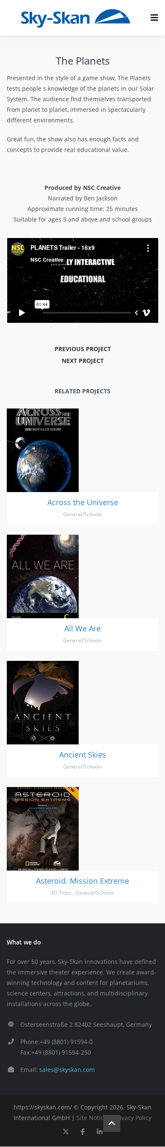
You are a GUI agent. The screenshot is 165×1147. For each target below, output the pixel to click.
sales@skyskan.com (67, 1070)
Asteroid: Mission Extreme (82, 881)
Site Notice (92, 1118)
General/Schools (82, 514)
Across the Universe (82, 502)
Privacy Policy (132, 1118)
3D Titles (61, 892)
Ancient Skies (82, 754)
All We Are (82, 628)
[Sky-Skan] (75, 17)
